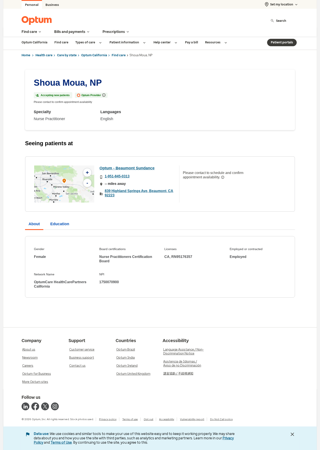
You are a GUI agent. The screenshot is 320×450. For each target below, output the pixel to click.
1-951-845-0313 (117, 176)
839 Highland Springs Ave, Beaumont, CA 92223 (139, 193)
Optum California (94, 55)
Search (281, 21)
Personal (32, 5)
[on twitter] (45, 406)
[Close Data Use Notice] (292, 434)
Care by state (67, 55)
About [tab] (34, 224)
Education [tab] (59, 224)
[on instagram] (55, 406)
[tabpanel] (160, 267)
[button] (64, 181)
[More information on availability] (222, 177)
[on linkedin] (25, 406)
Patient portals (282, 42)
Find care (119, 55)
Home (26, 55)
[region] (64, 184)
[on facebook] (35, 406)
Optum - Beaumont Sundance (127, 168)
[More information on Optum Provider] (104, 95)
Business (52, 5)
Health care (43, 55)
